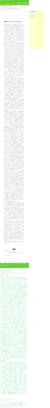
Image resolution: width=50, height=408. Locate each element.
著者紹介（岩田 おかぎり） (7, 279)
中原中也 (22, 369)
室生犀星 (6, 385)
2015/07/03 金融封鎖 (8, 352)
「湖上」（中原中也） (21, 371)
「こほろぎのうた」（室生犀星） (6, 389)
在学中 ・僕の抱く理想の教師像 (15, 295)
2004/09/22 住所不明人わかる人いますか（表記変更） (17, 323)
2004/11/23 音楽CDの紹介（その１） (21, 324)
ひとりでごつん (8, 263)
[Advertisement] (14, 14)
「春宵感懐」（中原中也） (12, 371)
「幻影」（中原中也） (9, 373)
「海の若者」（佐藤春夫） (23, 380)
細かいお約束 (3, 405)
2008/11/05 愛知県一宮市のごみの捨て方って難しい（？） (13, 328)
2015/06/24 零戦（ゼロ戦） (17, 347)
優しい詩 (13, 263)
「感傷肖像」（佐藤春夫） (5, 377)
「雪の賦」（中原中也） (12, 372)
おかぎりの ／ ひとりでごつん (6, 270)
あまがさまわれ (18, 263)
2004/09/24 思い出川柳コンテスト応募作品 (7, 324)
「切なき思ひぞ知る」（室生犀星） (21, 388)
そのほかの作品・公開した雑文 (19, 283)
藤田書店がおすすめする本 (12, 392)
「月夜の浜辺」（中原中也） (18, 373)
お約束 (25, 404)
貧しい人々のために (9, 405)
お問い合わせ (15, 287)
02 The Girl (3, 10)
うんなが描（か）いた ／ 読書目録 (6, 271)
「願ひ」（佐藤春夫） (4, 381)
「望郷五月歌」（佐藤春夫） (13, 381)
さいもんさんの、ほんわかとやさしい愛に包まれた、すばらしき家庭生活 (12, 404)
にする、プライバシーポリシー (16, 393)
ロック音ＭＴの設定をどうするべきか (18, 316)
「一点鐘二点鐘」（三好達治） (17, 384)
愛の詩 (3, 263)
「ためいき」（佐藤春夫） (14, 377)
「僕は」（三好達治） (8, 384)
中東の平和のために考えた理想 (18, 405)
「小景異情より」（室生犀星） (13, 385)
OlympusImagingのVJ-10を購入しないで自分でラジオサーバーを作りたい (12, 318)
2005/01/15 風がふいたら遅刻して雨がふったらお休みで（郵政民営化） (12, 303)
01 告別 (3, 9)
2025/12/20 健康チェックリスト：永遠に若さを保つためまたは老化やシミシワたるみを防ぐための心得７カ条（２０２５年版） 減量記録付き (14, 358)
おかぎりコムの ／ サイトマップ (6, 400)
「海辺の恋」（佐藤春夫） (22, 376)
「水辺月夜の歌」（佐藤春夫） (12, 376)
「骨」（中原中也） (4, 372)
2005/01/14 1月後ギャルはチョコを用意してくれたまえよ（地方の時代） (12, 302)
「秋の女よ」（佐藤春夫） (14, 380)
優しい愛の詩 (24, 263)
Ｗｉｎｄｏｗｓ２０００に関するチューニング (17, 307)
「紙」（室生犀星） (15, 389)
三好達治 (20, 381)
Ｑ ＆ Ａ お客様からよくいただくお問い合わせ (20, 279)
